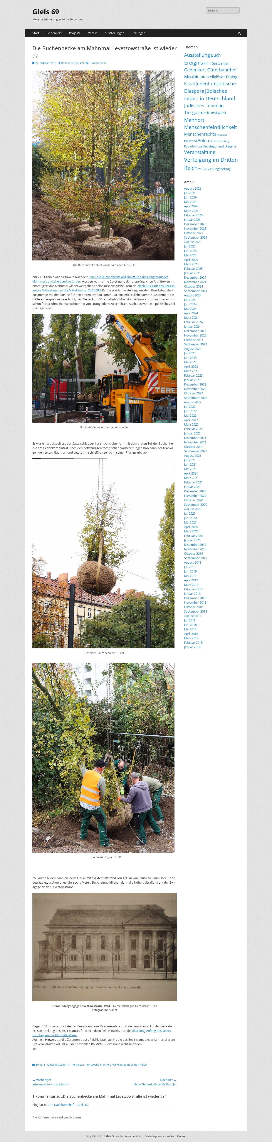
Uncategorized (213, 146)
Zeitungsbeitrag (219, 169)
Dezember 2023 (195, 331)
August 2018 (192, 616)
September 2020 (195, 505)
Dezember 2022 (195, 384)
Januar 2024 (192, 326)
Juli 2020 (190, 513)
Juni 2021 (190, 464)
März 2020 (191, 531)
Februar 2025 (193, 269)
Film (207, 63)
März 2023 (191, 371)
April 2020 (191, 527)
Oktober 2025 (193, 233)
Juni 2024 (190, 304)
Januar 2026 (192, 220)
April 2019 (191, 580)
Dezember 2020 (195, 491)
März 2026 (191, 211)
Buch (216, 55)
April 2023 (191, 367)
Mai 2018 (190, 629)
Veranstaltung (199, 152)
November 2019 (195, 549)
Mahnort (105, 1064)
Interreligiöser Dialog (218, 76)
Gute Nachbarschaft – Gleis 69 (67, 1105)
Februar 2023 (193, 375)
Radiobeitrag (193, 146)
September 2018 (195, 611)
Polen (203, 140)
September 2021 (195, 451)
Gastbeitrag (220, 63)
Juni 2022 (190, 411)
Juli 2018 (190, 620)
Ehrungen (138, 33)
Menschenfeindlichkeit (210, 127)
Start (35, 33)
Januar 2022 (192, 433)
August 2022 (192, 402)
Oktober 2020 (193, 500)
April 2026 (191, 206)
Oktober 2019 (193, 554)
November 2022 (195, 389)
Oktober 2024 (193, 286)
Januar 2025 (192, 273)
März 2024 (191, 318)
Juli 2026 (190, 193)
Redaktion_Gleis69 (72, 63)
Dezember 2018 (195, 598)
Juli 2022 (190, 407)
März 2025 (191, 264)
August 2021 (192, 456)
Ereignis (41, 1064)
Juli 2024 (190, 300)
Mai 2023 (190, 362)
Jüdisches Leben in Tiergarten (65, 1064)
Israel (189, 84)
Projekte (75, 33)
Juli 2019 (190, 567)
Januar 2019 (192, 594)
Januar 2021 (192, 487)
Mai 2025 (190, 255)
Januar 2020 (192, 540)
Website (202, 169)
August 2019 (192, 562)
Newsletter (222, 135)
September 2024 (195, 291)
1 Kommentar (97, 63)
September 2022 (195, 398)
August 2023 (192, 349)
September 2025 (195, 237)
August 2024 (192, 295)
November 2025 (195, 229)
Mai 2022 (190, 416)
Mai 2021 (190, 469)
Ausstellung (197, 55)
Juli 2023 (190, 353)
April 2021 (191, 473)
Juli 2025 (190, 246)
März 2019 (191, 585)
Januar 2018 (192, 647)
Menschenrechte (200, 134)
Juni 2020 (190, 518)
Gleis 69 (45, 12)
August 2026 (192, 188)
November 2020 (195, 496)
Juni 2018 (190, 625)
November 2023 (195, 335)
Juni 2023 (190, 358)
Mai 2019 (190, 576)
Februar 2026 (193, 215)
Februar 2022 (193, 429)
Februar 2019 (193, 589)
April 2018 (191, 634)
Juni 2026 (190, 197)
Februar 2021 (193, 482)
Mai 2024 (190, 309)
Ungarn (230, 146)
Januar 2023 (192, 380)
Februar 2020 (193, 536)
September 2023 (195, 344)
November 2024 (195, 282)
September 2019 (195, 558)
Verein (92, 33)
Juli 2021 (190, 460)
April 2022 (191, 420)
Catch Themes (178, 1136)
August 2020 (192, 509)
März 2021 (191, 478)
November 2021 (195, 442)
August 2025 (192, 242)
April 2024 (191, 313)
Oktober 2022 (193, 393)
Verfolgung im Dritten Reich (129, 1064)
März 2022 (191, 424)
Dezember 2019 (195, 545)
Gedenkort (54, 33)
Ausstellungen (114, 33)
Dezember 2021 (195, 438)
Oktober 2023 (193, 340)
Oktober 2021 (193, 447)
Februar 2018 (193, 643)
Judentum (206, 84)
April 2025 (191, 260)
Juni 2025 (190, 251)
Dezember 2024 (195, 277)
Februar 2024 (193, 322)
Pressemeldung (219, 141)
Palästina (190, 141)
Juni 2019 (190, 571)
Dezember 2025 (195, 224)
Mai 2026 (190, 202)
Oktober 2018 (193, 607)
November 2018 (195, 602)
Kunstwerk (92, 1064)
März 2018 (191, 638)
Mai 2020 (190, 522)
